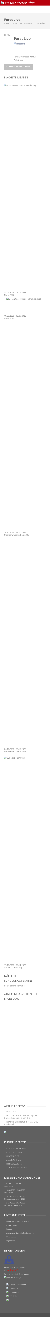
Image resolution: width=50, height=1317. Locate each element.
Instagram (14, 1292)
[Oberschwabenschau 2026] (25, 530)
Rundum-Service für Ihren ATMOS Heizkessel (21, 1123)
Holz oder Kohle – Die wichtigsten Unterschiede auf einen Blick (21, 1116)
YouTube (14, 1296)
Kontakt (9, 1229)
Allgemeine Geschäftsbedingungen (19, 1233)
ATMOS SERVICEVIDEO (15, 1152)
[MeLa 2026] (23, 299)
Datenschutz (11, 1237)
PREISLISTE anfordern (14, 1164)
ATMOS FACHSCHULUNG (16, 1148)
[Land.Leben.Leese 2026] (25, 746)
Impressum (10, 1241)
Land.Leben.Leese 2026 (15, 751)
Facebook (14, 1288)
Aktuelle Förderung (13, 1160)
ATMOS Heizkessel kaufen (16, 1168)
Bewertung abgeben (18, 1284)
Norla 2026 (9, 295)
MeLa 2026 (9, 318)
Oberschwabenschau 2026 (16, 535)
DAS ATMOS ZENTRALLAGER (17, 1221)
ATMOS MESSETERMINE (23, 23)
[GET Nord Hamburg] (25, 757)
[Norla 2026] (25, 85)
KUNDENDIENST (12, 1156)
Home (6, 23)
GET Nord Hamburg (13, 967)
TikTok (13, 1300)
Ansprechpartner (13, 1225)
